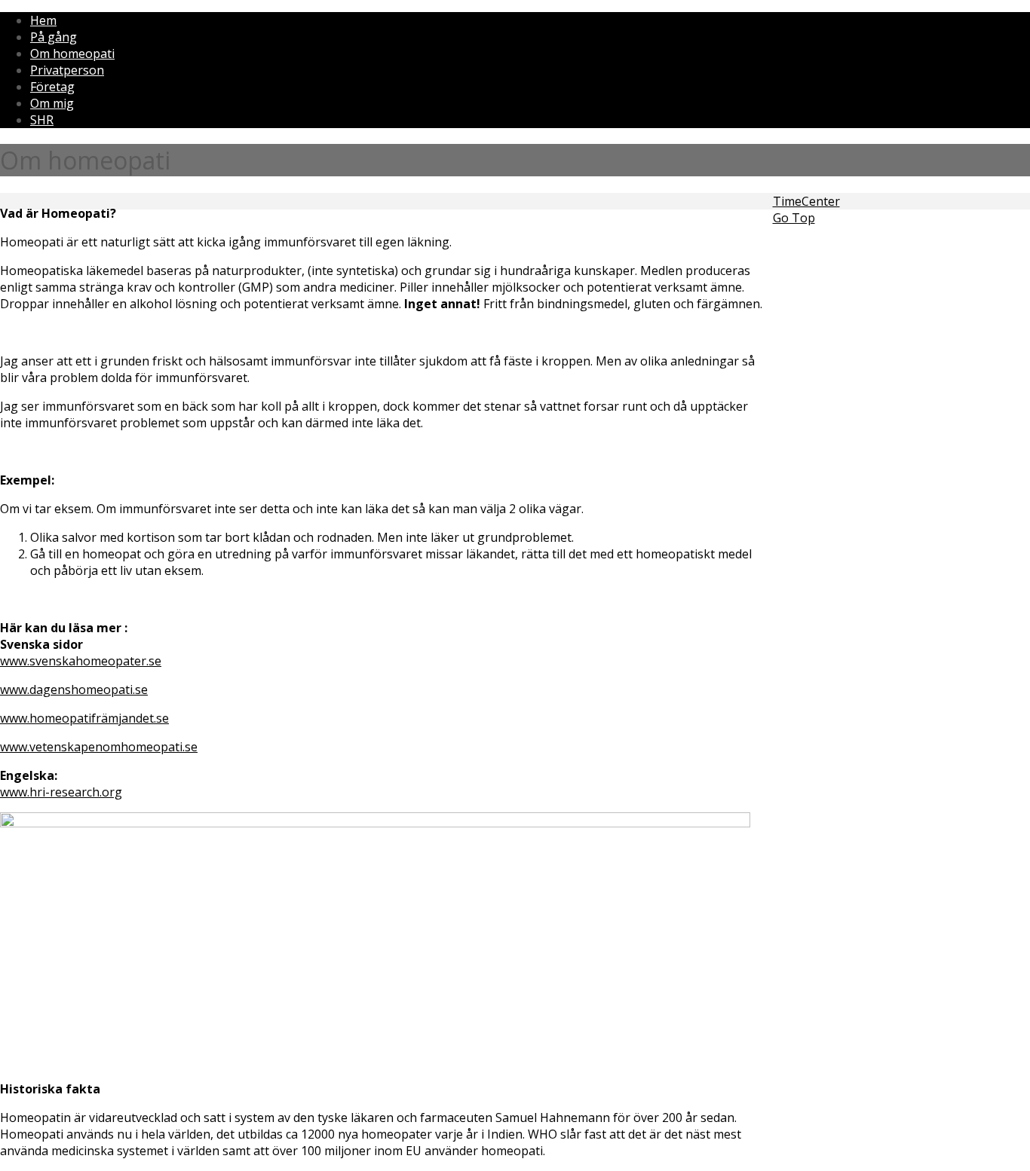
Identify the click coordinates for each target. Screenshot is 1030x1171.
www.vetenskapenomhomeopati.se (99, 746)
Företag (52, 86)
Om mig (52, 103)
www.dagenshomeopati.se (74, 689)
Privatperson (67, 70)
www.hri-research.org (61, 792)
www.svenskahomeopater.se (80, 661)
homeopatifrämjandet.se (99, 718)
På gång (53, 37)
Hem (43, 20)
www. (14, 718)
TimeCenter (806, 201)
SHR (42, 120)
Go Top (794, 217)
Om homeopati (72, 53)
